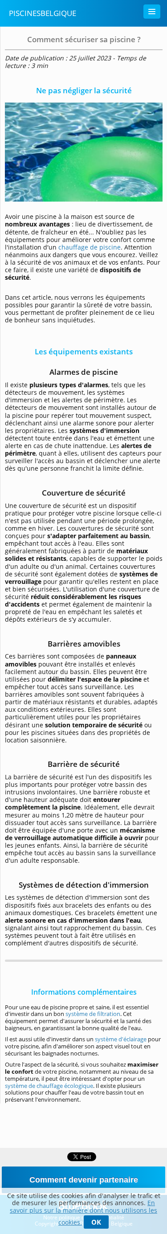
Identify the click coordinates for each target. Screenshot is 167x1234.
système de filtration (92, 1014)
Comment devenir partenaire (83, 1179)
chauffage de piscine (89, 247)
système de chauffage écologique (49, 1086)
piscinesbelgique (42, 13)
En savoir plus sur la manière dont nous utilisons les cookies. (83, 1212)
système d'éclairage (121, 1039)
